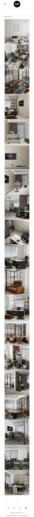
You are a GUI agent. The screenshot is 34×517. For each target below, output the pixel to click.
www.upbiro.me (15, 515)
